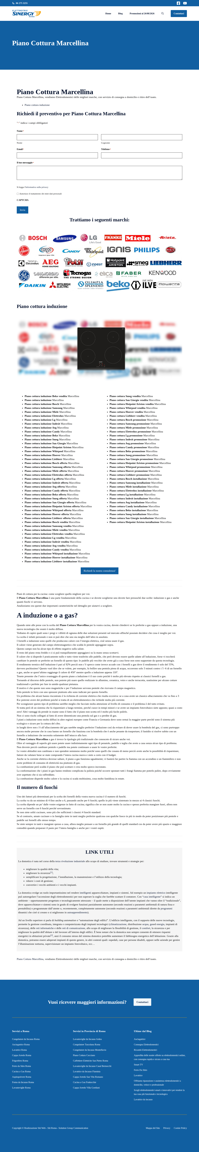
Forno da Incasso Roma (23, 1082)
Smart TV (138, 1064)
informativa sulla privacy (37, 187)
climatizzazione (118, 924)
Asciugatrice (139, 1039)
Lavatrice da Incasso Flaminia (86, 1071)
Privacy (166, 1128)
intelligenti (85, 892)
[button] (162, 13)
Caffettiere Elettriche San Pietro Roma (90, 1060)
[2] (51, 935)
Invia (22, 209)
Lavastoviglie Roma (21, 1087)
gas (151, 924)
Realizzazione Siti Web (35, 1128)
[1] (51, 872)
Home (108, 13)
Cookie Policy (180, 1128)
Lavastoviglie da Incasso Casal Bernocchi (92, 1066)
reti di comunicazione (73, 928)
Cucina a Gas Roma (21, 1071)
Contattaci (179, 13)
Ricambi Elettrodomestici (145, 1050)
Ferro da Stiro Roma (21, 1066)
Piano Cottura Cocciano (84, 1055)
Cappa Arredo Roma (21, 1055)
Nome (19, 143)
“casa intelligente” (152, 896)
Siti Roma (52, 1128)
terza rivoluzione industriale (70, 861)
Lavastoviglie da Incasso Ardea (87, 1039)
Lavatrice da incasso (143, 1099)
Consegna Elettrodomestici (146, 1044)
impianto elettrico (156, 892)
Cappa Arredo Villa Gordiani (86, 1087)
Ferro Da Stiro (140, 1070)
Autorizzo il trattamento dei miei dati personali (40, 194)
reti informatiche (45, 928)
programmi (166, 908)
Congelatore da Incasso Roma (26, 1039)
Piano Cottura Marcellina (30, 959)
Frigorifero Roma (20, 1060)
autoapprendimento (77, 912)
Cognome (105, 143)
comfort (146, 928)
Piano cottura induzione (37, 104)
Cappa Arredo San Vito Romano (88, 1077)
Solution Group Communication (73, 1128)
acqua (145, 924)
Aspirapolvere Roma (21, 1077)
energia (160, 924)
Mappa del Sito (153, 1128)
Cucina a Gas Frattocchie (84, 1082)
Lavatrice (138, 1075)
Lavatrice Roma (19, 1050)
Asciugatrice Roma (21, 1044)
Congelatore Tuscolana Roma (86, 1044)
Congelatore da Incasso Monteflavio (89, 1050)
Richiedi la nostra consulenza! (100, 570)
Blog (120, 13)
